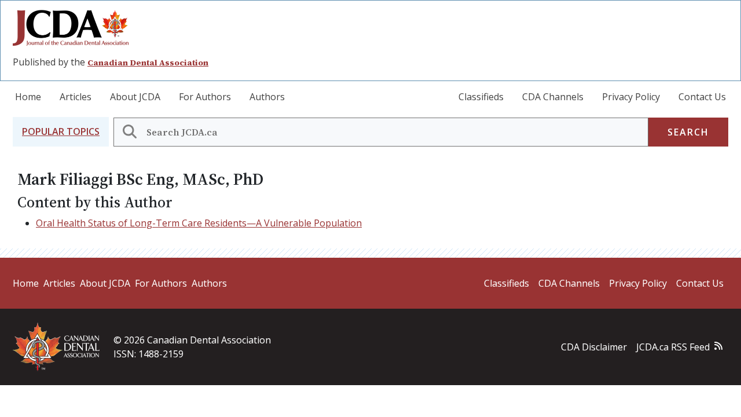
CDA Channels (553, 96)
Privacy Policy (631, 96)
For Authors (205, 96)
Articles (75, 96)
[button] (61, 131)
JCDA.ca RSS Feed (673, 347)
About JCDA (135, 96)
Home (28, 96)
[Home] (75, 28)
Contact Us (702, 96)
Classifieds (481, 96)
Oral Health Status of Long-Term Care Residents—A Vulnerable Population (199, 223)
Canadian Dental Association (147, 62)
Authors (267, 96)
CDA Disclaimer (594, 347)
